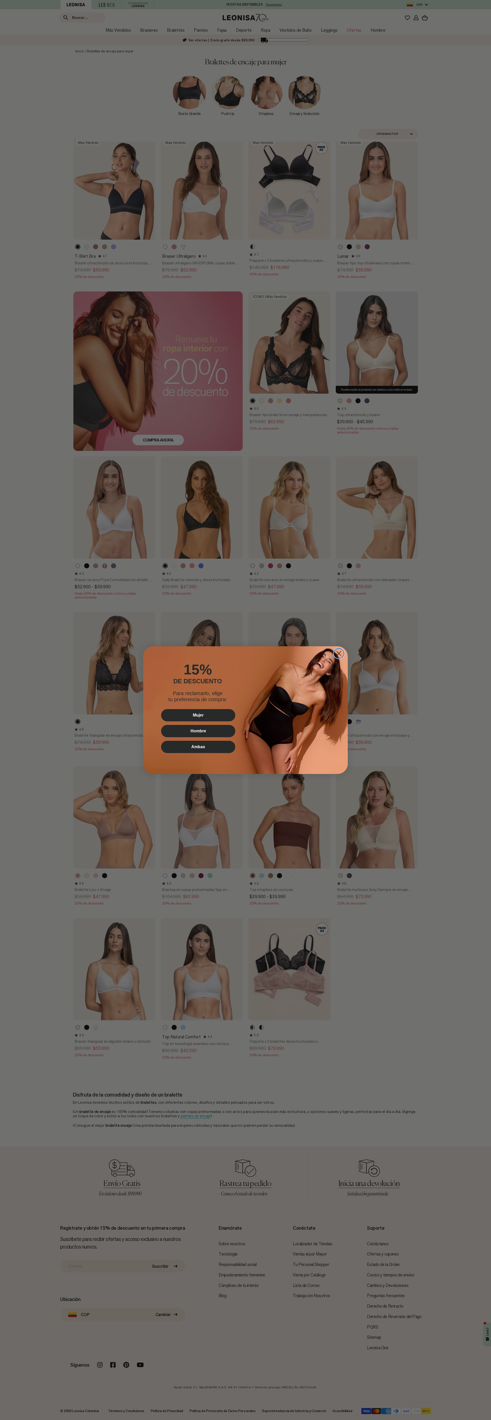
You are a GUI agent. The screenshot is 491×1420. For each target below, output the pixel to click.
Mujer (198, 715)
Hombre (198, 731)
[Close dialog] (339, 653)
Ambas (198, 747)
